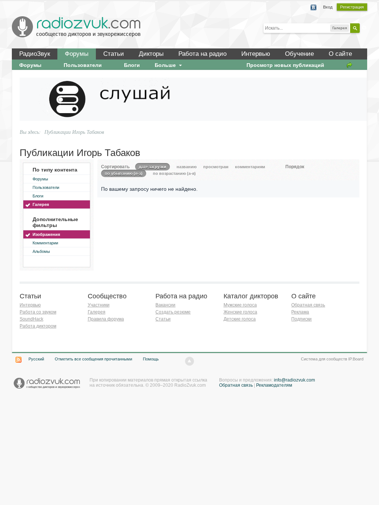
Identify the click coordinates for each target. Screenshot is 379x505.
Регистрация (352, 7)
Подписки (301, 319)
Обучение (299, 53)
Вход (327, 7)
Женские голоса (240, 312)
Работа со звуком (38, 312)
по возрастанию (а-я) (174, 173)
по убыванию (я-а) (123, 173)
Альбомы (41, 251)
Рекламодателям (274, 385)
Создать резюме (173, 312)
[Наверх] (189, 361)
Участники (99, 305)
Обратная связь (308, 305)
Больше (166, 65)
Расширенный (364, 28)
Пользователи (46, 187)
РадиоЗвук (34, 53)
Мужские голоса (240, 305)
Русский (36, 359)
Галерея (41, 204)
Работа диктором (38, 326)
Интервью (255, 53)
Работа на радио (202, 53)
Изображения (46, 234)
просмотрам (215, 167)
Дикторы (151, 53)
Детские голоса (240, 319)
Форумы (76, 53)
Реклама (300, 312)
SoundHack (31, 319)
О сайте (340, 53)
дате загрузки (152, 167)
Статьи (113, 53)
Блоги (38, 196)
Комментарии (45, 243)
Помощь (151, 359)
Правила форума (106, 319)
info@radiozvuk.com (294, 380)
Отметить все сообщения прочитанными (93, 359)
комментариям (250, 167)
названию (187, 167)
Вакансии (165, 305)
